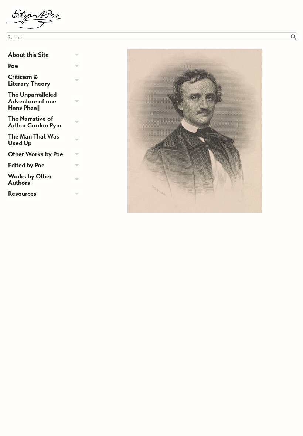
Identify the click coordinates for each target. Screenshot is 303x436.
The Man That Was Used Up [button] (33, 140)
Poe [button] (13, 65)
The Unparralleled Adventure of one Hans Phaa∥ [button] (32, 101)
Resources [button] (22, 193)
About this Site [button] (28, 54)
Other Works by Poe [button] (35, 154)
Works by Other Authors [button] (30, 180)
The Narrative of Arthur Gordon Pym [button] (34, 122)
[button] (293, 36)
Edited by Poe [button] (26, 165)
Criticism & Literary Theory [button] (29, 80)
